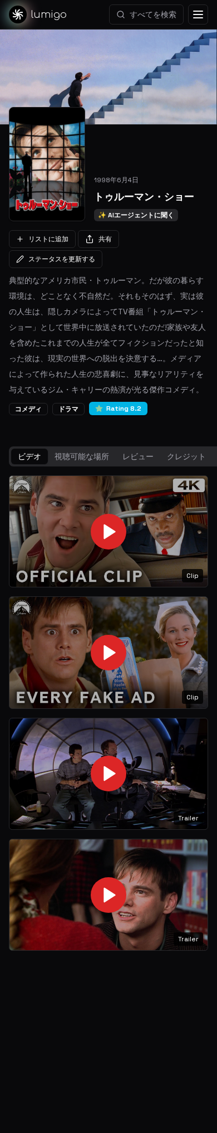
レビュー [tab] (138, 456)
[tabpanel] (108, 713)
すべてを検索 (153, 14)
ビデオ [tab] (29, 456)
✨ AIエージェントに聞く (136, 215)
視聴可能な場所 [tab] (82, 456)
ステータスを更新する (61, 259)
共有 (105, 239)
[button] (108, 531)
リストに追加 (48, 239)
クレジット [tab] (186, 456)
